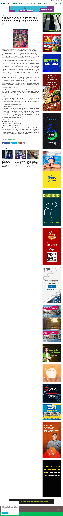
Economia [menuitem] (33, 3)
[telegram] (56, 509)
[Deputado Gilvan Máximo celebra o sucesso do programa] (33, 154)
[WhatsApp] (19, 143)
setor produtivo (11, 15)
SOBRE (27, 514)
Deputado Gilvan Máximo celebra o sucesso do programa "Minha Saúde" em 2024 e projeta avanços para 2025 (33, 163)
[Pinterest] (21, 143)
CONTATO (33, 514)
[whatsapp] (58, 1)
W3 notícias (13, 139)
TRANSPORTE (17, 0)
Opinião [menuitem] (46, 3)
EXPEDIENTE (43, 514)
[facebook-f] (51, 1)
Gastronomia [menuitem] (54, 3)
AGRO (2, 0)
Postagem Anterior (5, 174)
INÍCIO (23, 514)
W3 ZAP (60, 514)
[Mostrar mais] (26, 143)
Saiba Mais (10, 511)
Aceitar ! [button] (5, 512)
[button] (57, 3)
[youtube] (56, 1)
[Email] (24, 143)
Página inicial (4, 15)
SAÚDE (22, 0)
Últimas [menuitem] (15, 3)
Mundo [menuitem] (26, 3)
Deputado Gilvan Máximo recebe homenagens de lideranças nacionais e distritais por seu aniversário (7, 163)
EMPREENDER (27, 0)
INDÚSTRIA (12, 0)
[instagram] (53, 509)
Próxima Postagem (35, 174)
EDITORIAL (49, 514)
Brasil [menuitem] (20, 3)
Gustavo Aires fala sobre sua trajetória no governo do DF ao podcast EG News (20, 162)
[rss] (61, 1)
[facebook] (45, 509)
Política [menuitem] (40, 3)
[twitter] (53, 1)
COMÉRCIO (6, 0)
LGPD (38, 514)
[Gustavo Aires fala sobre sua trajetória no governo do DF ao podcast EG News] (20, 154)
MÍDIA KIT (55, 514)
